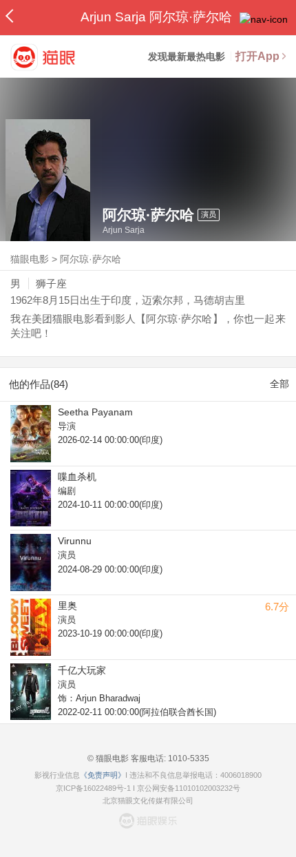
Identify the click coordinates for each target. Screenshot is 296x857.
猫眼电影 (29, 259)
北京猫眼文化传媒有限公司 (148, 800)
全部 (279, 383)
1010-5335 (187, 758)
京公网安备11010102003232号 (188, 788)
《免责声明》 (102, 775)
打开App (257, 56)
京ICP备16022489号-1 (93, 788)
